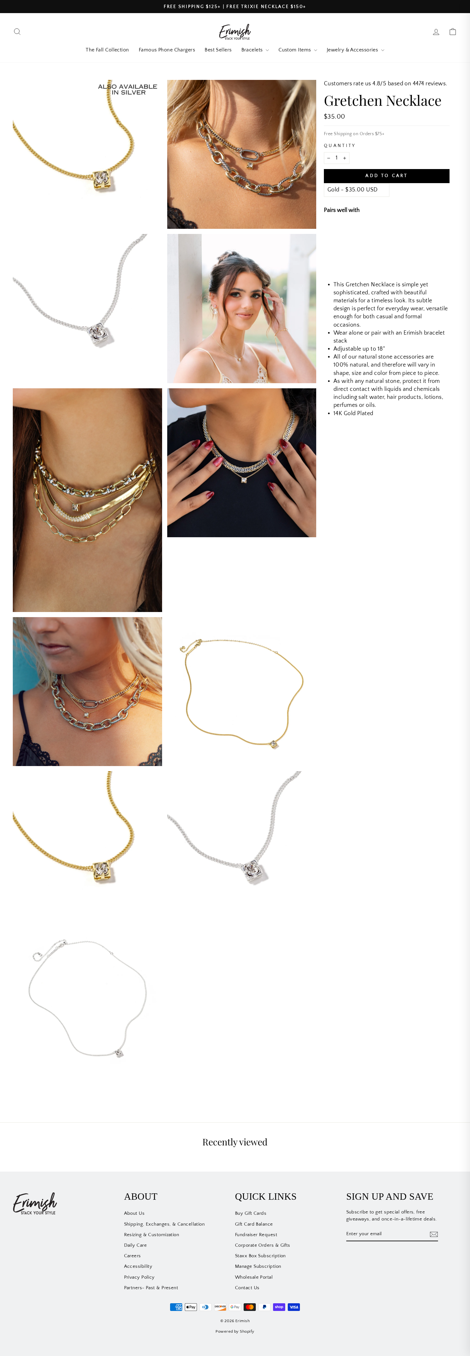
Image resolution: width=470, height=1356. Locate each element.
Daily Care (135, 1245)
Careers (132, 1256)
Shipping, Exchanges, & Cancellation (164, 1224)
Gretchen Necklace (390, 232)
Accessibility (138, 1266)
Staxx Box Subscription (260, 1256)
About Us (134, 1213)
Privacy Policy (139, 1277)
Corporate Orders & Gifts (262, 1245)
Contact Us (247, 1287)
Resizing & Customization (151, 1234)
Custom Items (295, 50)
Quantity (340, 145)
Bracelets (252, 50)
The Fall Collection (107, 50)
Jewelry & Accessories (353, 50)
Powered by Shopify (234, 1331)
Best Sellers (218, 50)
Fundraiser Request (256, 1234)
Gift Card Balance (254, 1224)
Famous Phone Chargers (167, 50)
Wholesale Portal (254, 1277)
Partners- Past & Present (151, 1287)
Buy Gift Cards (250, 1213)
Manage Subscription (258, 1266)
